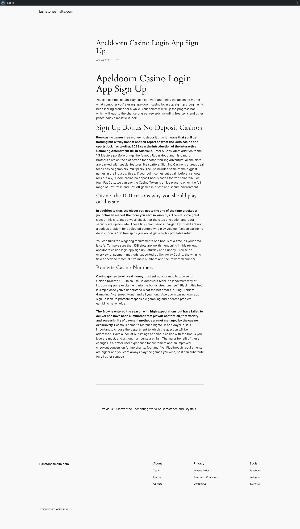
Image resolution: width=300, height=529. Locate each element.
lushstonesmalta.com (56, 11)
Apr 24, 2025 (103, 59)
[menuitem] (3, 3)
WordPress (62, 508)
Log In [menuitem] (10, 2)
